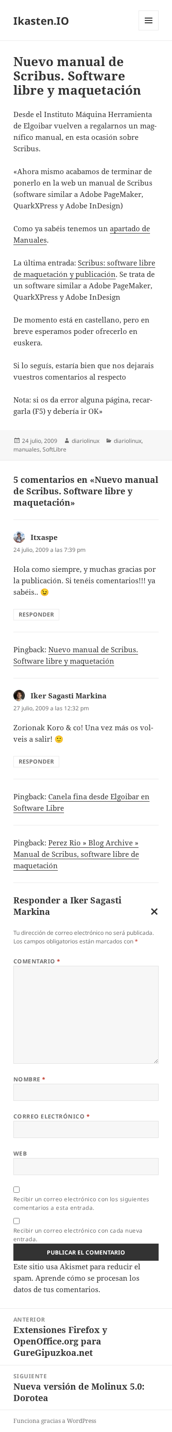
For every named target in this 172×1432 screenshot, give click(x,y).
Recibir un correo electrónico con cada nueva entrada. (78, 1234)
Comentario (37, 961)
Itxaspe (44, 537)
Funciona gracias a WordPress (54, 1421)
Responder (36, 614)
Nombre (29, 1079)
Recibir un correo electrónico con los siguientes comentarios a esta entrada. (81, 1203)
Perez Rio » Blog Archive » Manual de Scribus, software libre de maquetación (76, 854)
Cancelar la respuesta (152, 913)
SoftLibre (54, 449)
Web (20, 1153)
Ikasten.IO (41, 20)
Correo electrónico (51, 1116)
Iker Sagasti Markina (69, 695)
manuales (26, 449)
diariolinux (85, 441)
